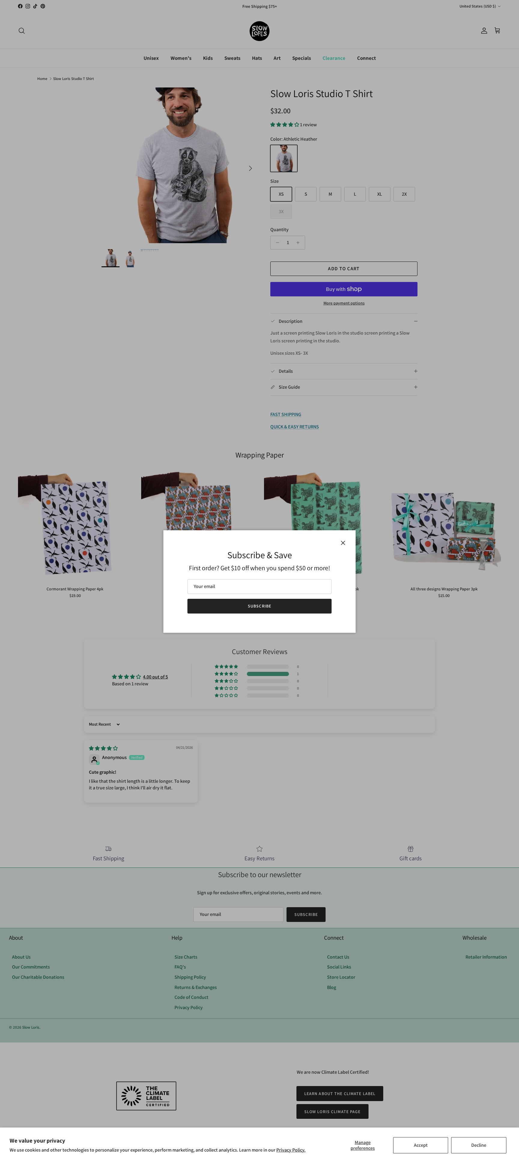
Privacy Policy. (290, 1150)
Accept (421, 1145)
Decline (478, 1145)
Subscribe (259, 606)
